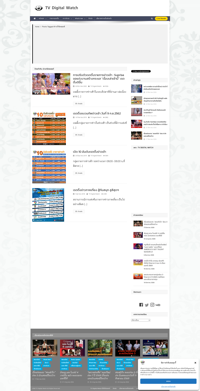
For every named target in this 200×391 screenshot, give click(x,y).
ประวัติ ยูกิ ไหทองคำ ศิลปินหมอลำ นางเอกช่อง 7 (155, 111)
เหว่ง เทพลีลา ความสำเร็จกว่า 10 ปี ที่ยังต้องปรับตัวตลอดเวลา (155, 87)
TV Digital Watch (95, 86)
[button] (195, 363)
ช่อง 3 (46, 363)
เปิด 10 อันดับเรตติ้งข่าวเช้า (89, 151)
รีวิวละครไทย (103, 363)
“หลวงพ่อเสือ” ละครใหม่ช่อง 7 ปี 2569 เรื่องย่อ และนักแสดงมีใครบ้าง (99, 375)
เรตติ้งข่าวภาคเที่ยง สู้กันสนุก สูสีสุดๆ (96, 190)
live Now (161, 18)
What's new (47, 359)
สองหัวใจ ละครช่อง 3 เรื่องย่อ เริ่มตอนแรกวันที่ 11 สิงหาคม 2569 (127, 375)
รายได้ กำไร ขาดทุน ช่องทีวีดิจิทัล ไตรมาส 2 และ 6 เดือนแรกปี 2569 (154, 263)
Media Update (75, 359)
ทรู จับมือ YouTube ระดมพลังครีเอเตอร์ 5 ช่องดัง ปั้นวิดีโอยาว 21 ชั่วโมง (155, 123)
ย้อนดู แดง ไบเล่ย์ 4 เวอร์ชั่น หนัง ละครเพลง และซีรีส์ (154, 234)
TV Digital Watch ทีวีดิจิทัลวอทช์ (100, 388)
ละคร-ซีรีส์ (37, 366)
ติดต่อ (90, 18)
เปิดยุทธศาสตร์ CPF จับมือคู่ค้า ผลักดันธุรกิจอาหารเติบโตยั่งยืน (155, 99)
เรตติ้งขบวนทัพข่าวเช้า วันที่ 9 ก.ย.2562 (97, 113)
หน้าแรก (41, 18)
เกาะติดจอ (66, 18)
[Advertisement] (100, 45)
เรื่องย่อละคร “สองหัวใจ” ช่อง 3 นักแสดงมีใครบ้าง (155, 134)
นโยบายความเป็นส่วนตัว (168, 386)
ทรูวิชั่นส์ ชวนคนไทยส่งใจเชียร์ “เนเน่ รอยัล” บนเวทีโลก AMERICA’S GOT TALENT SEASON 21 (155, 248)
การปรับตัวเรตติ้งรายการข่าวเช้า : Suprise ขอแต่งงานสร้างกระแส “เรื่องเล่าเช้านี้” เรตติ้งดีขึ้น (99, 78)
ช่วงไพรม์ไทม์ (37, 363)
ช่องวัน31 (74, 363)
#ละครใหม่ (37, 359)
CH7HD (101, 359)
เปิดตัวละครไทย (93, 369)
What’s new (79, 18)
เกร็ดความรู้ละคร (76, 366)
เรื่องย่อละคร (37, 369)
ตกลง (168, 381)
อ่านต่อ (80, 103)
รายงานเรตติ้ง (54, 18)
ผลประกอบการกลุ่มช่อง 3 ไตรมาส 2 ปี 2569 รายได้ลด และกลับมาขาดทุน (154, 277)
